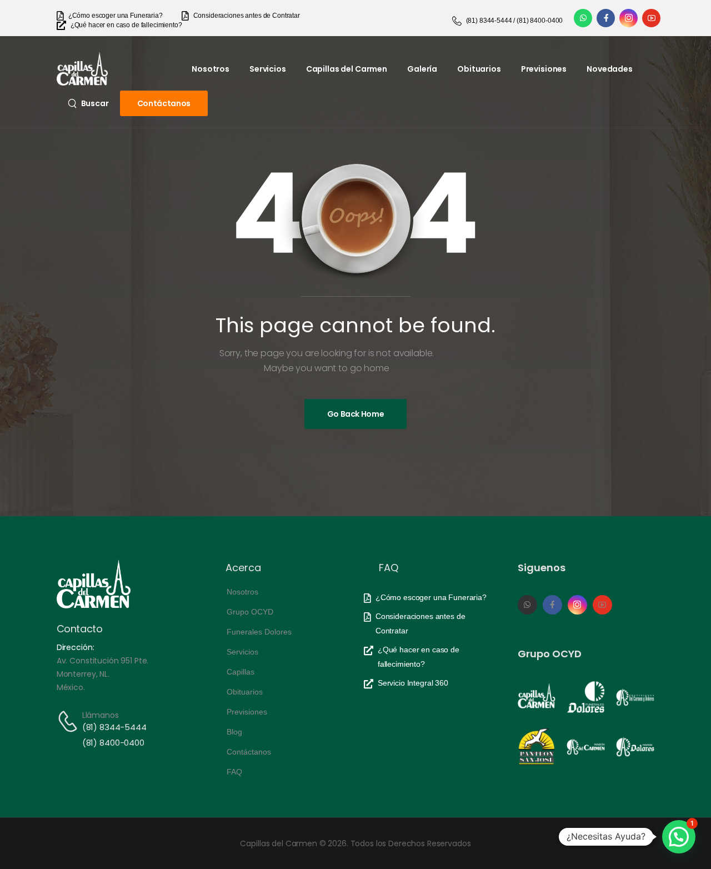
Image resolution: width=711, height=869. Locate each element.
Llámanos (100, 715)
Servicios (267, 68)
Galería (422, 68)
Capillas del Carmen (346, 68)
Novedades (610, 68)
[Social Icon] (583, 18)
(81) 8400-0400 (113, 742)
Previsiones (544, 68)
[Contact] (69, 721)
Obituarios (479, 68)
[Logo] (82, 69)
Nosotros (210, 68)
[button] (678, 836)
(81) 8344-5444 (114, 727)
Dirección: (75, 647)
